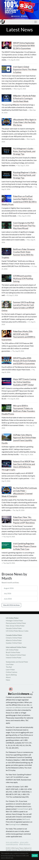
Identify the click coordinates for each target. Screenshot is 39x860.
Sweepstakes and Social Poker (17, 662)
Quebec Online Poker (14, 643)
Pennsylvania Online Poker (16, 623)
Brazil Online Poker (13, 652)
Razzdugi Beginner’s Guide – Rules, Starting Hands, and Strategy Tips (25, 175)
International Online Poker (16, 647)
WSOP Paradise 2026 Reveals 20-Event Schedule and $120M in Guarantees (24, 361)
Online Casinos (11, 672)
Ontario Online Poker (14, 638)
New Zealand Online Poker (16, 655)
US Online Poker (12, 618)
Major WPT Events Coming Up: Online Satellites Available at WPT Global (24, 382)
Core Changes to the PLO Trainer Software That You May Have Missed (24, 225)
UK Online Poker (12, 650)
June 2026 (8, 599)
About (8, 677)
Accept (35, 855)
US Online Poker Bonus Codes (17, 631)
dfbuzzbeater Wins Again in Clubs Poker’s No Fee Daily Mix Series (24, 122)
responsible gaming (12, 844)
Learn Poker (10, 669)
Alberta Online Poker (14, 640)
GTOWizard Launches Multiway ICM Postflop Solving (23, 278)
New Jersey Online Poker (15, 626)
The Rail (9, 667)
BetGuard (26, 819)
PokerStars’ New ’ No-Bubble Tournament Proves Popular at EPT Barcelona (24, 520)
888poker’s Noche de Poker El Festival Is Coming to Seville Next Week (24, 98)
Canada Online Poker (14, 635)
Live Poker (10, 664)
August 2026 (9, 588)
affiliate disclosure (24, 844)
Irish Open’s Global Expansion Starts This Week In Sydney (25, 69)
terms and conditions (12, 842)
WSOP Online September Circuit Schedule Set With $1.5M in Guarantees (24, 46)
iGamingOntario (15, 824)
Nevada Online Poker (14, 628)
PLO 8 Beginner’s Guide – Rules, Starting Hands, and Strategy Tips (24, 151)
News (8, 680)
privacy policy (24, 842)
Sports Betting (11, 675)
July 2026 (7, 593)
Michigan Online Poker (14, 620)
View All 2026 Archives (11, 605)
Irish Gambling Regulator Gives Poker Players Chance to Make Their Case (24, 546)
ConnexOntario (23, 809)
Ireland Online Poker (13, 657)
